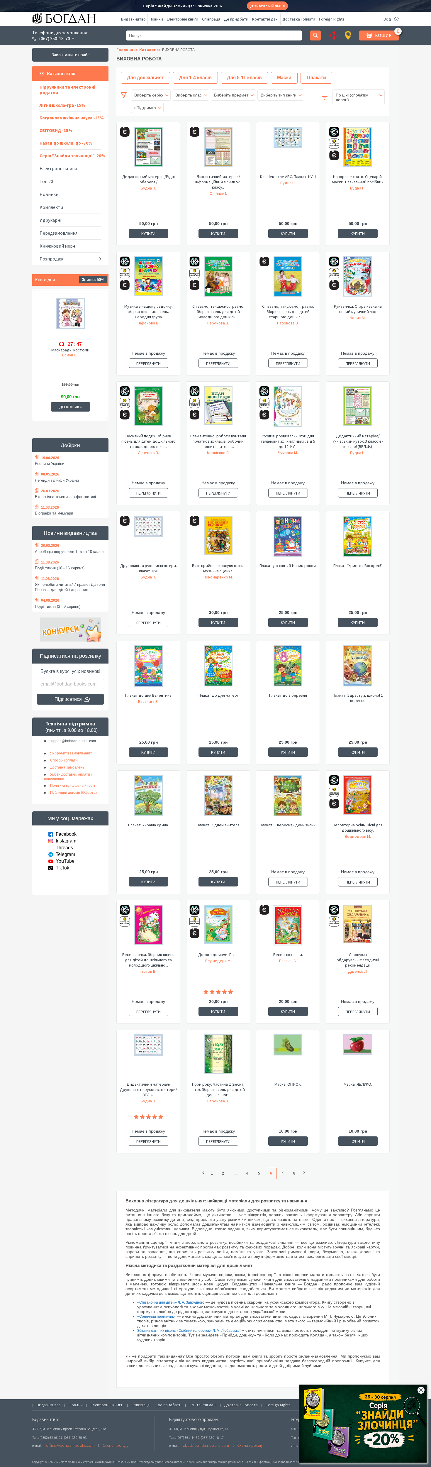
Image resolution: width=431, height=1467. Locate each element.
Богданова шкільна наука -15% (72, 118)
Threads (64, 847)
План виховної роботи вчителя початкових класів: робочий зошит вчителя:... (218, 441)
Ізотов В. (148, 971)
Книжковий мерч (57, 246)
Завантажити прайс (70, 54)
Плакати (316, 77)
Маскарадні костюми (70, 350)
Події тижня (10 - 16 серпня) (59, 568)
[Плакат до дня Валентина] (148, 668)
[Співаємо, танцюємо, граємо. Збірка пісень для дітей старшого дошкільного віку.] (288, 279)
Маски (284, 77)
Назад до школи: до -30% (66, 143)
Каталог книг (61, 73)
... (235, 1173)
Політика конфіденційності (72, 786)
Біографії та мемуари (54, 513)
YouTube (65, 861)
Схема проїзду (115, 1445)
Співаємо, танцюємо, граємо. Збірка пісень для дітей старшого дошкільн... (288, 311)
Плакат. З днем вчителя (218, 825)
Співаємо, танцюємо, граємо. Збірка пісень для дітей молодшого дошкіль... (218, 311)
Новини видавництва (70, 532)
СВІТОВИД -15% (56, 130)
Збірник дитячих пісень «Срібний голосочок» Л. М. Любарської (188, 1331)
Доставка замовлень (67, 767)
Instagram (66, 840)
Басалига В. (148, 701)
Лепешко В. (148, 452)
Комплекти (51, 207)
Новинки (49, 194)
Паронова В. (148, 323)
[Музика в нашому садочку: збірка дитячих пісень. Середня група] (148, 279)
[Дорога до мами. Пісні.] (218, 928)
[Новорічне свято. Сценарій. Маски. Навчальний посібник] (357, 150)
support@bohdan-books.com (73, 741)
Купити (148, 233)
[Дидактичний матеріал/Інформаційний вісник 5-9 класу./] (218, 150)
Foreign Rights (332, 19)
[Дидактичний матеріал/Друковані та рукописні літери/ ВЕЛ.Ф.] (148, 1057)
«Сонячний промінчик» (156, 1316)
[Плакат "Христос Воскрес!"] (357, 539)
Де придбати (236, 19)
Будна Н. (148, 188)
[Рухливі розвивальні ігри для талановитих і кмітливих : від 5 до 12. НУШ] (288, 409)
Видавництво (133, 19)
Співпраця (211, 19)
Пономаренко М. (218, 577)
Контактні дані (265, 19)
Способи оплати (64, 760)
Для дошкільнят (145, 77)
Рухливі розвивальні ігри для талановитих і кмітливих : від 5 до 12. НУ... (288, 441)
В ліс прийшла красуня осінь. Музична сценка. (218, 568)
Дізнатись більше (267, 6)
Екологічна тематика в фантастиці (65, 497)
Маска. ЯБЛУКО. (358, 1084)
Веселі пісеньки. (288, 954)
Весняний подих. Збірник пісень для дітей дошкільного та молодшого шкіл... (148, 441)
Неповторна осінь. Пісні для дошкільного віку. (358, 827)
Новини (156, 19)
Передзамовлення (58, 233)
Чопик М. (358, 317)
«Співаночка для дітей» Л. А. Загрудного (170, 1302)
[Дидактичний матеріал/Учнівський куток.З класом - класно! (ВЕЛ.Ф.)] (357, 409)
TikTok (62, 867)
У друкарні (50, 220)
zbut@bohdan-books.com (206, 1445)
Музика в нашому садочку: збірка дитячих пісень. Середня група (148, 311)
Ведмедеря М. (358, 836)
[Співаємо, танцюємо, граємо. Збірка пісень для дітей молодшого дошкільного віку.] (218, 279)
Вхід (387, 19)
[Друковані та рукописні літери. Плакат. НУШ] (148, 539)
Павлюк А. (288, 960)
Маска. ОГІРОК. (288, 1084)
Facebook (66, 834)
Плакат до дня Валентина (148, 695)
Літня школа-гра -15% (62, 105)
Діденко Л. (358, 971)
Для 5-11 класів (244, 77)
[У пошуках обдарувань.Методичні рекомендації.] (357, 928)
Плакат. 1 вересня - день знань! (288, 825)
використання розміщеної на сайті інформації (240, 1462)
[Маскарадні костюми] (70, 318)
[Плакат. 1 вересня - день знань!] (288, 798)
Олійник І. (218, 193)
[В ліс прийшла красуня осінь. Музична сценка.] (218, 539)
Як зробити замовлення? (71, 753)
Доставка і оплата (298, 19)
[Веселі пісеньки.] (288, 928)
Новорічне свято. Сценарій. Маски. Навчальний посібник (358, 179)
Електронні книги (182, 19)
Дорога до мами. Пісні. (218, 954)
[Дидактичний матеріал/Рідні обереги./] (148, 150)
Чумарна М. (288, 452)
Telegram (65, 854)
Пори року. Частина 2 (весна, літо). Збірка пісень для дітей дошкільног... (218, 1089)
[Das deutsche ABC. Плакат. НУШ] (288, 150)
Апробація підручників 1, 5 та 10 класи (69, 551)
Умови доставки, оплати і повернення (68, 776)
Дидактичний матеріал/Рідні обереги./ (148, 179)
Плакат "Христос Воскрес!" (357, 565)
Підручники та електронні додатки (67, 89)
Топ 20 (46, 181)
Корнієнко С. (218, 452)
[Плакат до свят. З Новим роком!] (288, 539)
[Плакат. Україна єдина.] (148, 798)
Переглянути (148, 363)
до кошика (70, 407)
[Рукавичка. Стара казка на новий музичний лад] (357, 279)
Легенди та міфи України (57, 480)
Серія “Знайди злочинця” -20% (72, 155)
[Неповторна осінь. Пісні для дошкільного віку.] (357, 798)
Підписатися (68, 699)
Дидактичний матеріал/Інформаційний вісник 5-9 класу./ (218, 182)
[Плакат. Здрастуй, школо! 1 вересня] (357, 668)
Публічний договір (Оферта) (73, 793)
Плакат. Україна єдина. (148, 825)
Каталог (147, 49)
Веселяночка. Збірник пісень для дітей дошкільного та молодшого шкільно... (148, 960)
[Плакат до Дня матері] (218, 668)
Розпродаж (51, 259)
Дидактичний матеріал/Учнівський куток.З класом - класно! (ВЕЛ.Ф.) (357, 441)
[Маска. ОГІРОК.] (288, 1057)
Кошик (383, 35)
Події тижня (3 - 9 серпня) (57, 606)
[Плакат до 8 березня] (288, 668)
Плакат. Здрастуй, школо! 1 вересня (358, 698)
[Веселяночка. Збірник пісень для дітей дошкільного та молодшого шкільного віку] (148, 928)
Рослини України (49, 463)
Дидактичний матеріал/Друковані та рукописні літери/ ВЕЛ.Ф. (148, 1089)
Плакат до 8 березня (288, 695)
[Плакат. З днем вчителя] (218, 798)
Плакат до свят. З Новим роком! (288, 565)
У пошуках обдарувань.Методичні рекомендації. (358, 960)
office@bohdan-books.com (70, 1445)
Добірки (70, 445)
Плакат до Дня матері (218, 695)
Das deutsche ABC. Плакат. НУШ (288, 176)
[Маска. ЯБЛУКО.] (357, 1057)
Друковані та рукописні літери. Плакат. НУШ (148, 568)
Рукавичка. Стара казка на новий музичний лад (358, 309)
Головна (124, 49)
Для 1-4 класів (195, 77)
